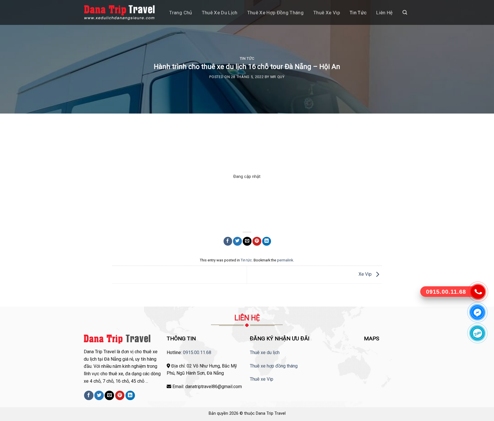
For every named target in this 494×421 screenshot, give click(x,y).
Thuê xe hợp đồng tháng (275, 12)
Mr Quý (277, 77)
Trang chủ (180, 12)
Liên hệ (384, 12)
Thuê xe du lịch (220, 12)
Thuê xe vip (326, 12)
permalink (285, 260)
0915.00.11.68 (197, 352)
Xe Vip (365, 274)
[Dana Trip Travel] (119, 12)
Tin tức (358, 12)
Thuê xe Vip (261, 379)
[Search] (405, 12)
